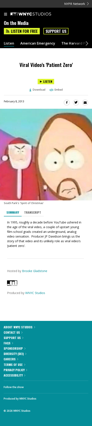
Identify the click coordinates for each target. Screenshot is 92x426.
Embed (59, 89)
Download (39, 89)
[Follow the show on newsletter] (54, 386)
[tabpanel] (46, 234)
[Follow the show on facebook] (31, 386)
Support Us (56, 31)
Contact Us (12, 332)
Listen (9, 43)
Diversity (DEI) (14, 353)
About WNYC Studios (18, 327)
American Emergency (37, 43)
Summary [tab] (12, 212)
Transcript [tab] (32, 212)
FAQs (7, 343)
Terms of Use (13, 364)
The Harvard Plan (75, 43)
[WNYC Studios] (12, 285)
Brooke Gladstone (34, 271)
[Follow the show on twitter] (43, 386)
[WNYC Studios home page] (36, 14)
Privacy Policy (14, 370)
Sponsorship (13, 348)
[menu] (5, 14)
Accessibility (13, 375)
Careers (10, 359)
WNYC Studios (35, 293)
